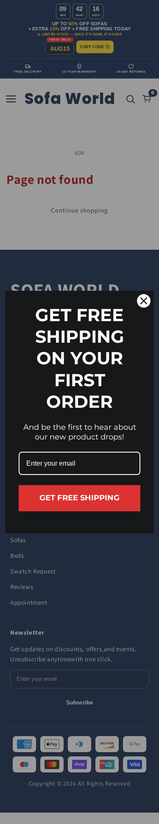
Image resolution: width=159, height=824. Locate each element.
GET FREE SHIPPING (79, 497)
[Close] (144, 301)
